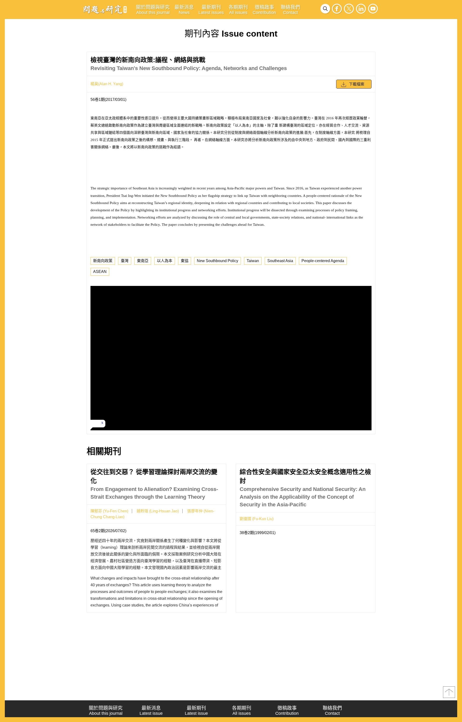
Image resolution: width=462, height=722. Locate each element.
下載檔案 (356, 84)
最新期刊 (211, 10)
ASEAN (100, 272)
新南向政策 (102, 261)
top (449, 692)
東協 (184, 261)
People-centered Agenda (323, 261)
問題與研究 (105, 9)
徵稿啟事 (264, 10)
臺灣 (124, 261)
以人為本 (164, 261)
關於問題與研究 (153, 10)
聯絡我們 (290, 10)
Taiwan (253, 261)
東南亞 (142, 261)
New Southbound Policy (217, 261)
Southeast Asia (280, 261)
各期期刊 (238, 10)
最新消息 (184, 10)
